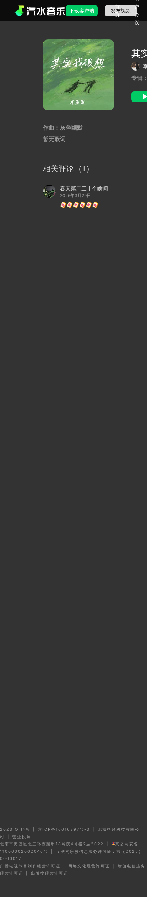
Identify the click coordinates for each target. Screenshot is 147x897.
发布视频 (121, 10)
